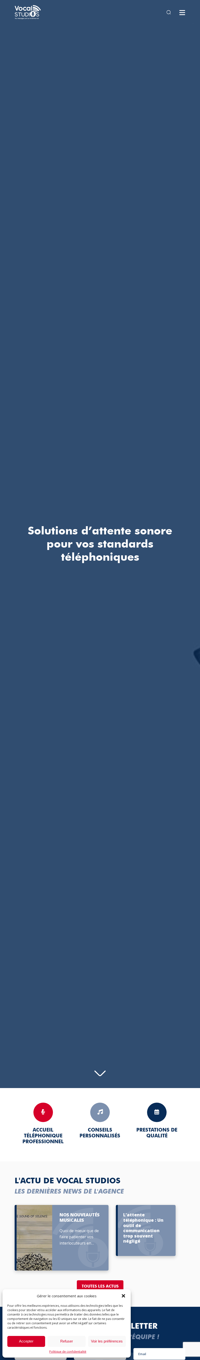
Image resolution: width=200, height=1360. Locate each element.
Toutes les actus (100, 1286)
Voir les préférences (107, 1341)
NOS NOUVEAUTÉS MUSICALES (80, 1217)
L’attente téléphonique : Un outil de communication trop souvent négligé (143, 1228)
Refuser (66, 1341)
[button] (123, 1295)
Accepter (26, 1341)
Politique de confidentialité (67, 1352)
